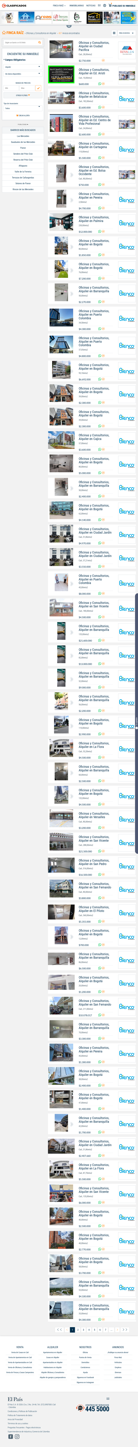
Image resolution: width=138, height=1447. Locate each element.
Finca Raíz (58, 5)
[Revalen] (127, 50)
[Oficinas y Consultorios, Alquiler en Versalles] (61, 818)
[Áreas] (43, 18)
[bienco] (127, 99)
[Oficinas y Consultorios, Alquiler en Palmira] (61, 222)
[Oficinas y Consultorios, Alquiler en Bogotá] (61, 245)
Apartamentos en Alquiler (52, 1352)
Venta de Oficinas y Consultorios (20, 1367)
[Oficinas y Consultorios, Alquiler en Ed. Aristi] (61, 74)
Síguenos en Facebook (85, 1377)
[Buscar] (39, 42)
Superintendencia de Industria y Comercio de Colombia (29, 1431)
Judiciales (118, 1377)
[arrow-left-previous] (67, 1329)
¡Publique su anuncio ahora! (118, 1352)
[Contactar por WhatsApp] (100, 84)
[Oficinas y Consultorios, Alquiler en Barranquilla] (61, 292)
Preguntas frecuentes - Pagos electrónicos (24, 1427)
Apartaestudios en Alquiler (53, 1362)
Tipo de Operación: (23, 63)
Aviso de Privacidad (15, 1419)
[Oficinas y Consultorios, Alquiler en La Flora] (61, 748)
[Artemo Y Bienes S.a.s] (129, 18)
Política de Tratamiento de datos (20, 1415)
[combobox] (23, 42)
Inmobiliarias (77, 5)
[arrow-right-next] (117, 1329)
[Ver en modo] (114, 33)
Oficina (85, 1352)
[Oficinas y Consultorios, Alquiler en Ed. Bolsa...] (61, 173)
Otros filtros (22, 95)
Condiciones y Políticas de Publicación (22, 1411)
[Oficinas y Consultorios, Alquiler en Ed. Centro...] (61, 123)
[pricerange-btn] (38, 88)
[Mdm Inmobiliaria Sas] (26, 18)
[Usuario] (104, 5)
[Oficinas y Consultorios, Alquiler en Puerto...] (61, 317)
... (112, 1329)
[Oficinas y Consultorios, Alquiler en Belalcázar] (61, 98)
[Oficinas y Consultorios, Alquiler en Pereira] (61, 199)
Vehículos (118, 1362)
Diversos (118, 1372)
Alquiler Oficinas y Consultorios (52, 1372)
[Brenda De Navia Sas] (61, 18)
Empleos (118, 1367)
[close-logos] (69, 25)
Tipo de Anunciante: (11, 103)
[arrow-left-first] (59, 1330)
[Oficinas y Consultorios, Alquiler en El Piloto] (61, 912)
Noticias (90, 5)
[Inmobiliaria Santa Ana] (78, 18)
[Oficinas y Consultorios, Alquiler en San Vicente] (61, 607)
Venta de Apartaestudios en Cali (20, 1362)
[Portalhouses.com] (95, 18)
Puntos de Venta (85, 1357)
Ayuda (85, 1372)
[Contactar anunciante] (103, 60)
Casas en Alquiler (52, 1357)
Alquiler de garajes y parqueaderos (53, 1377)
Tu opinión (136, 721)
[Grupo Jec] (112, 18)
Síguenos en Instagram (85, 1382)
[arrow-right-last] (125, 1330)
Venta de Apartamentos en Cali (20, 1357)
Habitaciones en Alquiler (53, 1367)
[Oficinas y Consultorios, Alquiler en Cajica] (61, 440)
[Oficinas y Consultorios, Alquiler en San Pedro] (61, 865)
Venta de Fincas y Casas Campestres (20, 1372)
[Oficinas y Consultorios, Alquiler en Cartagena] (61, 148)
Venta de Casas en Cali (20, 1352)
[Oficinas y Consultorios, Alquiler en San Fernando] (61, 888)
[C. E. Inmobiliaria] (9, 18)
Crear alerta (24, 115)
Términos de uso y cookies (18, 1423)
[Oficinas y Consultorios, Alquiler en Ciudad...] (61, 49)
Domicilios (85, 1362)
